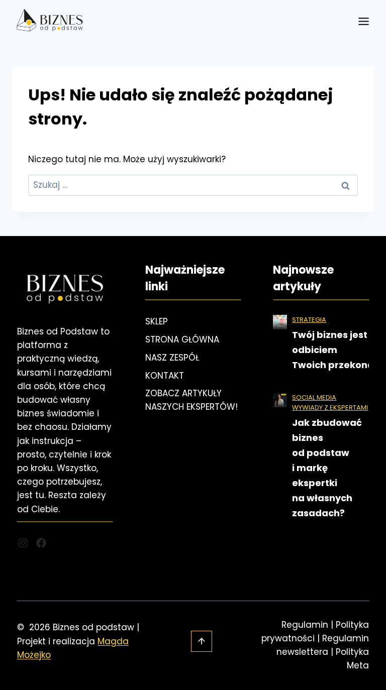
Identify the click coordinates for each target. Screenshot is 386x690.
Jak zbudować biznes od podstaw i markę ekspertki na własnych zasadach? (327, 467)
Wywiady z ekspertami (330, 407)
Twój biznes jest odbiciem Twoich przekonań (336, 349)
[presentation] (280, 322)
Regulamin (304, 625)
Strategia (309, 319)
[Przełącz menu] (363, 21)
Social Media (314, 397)
